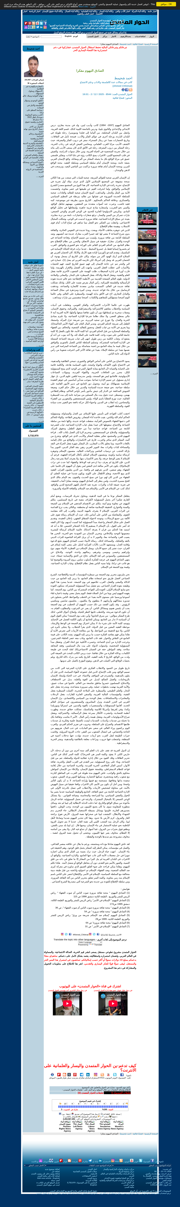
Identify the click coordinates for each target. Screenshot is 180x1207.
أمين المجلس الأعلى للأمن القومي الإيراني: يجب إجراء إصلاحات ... (34, 281)
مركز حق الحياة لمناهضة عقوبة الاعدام (119, 1178)
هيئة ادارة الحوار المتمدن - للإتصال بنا (157, 1176)
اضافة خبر (56, 1171)
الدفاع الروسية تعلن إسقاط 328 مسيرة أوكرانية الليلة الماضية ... (34, 338)
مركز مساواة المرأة (126, 1171)
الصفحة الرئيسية (151, 44)
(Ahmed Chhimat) (122, 86)
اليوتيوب (108, 1078)
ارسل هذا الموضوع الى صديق (86, 1114)
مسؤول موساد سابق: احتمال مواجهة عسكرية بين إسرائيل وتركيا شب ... (34, 290)
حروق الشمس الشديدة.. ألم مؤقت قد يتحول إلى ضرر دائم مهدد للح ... (33, 321)
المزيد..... (154, 373)
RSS (102, 1078)
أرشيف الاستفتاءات (89, 1176)
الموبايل (52, 1078)
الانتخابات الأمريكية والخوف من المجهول (35, 146)
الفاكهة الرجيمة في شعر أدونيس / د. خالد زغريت (35, 414)
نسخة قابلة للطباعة (111, 1114)
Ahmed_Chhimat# (80, 935)
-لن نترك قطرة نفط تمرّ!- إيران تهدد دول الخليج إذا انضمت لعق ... (34, 274)
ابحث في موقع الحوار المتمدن (48, 1185)
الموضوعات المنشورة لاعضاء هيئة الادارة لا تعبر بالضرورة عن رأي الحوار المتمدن (66, 1193)
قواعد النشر (166, 1180)
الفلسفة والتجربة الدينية (33, 143)
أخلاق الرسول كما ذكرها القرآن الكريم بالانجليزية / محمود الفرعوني (33, 369)
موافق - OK (166, 4)
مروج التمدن (92, 1178)
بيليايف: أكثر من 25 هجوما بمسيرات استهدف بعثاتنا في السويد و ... (33, 305)
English (93, 1185)
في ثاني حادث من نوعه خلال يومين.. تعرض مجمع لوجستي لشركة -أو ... (33, 298)
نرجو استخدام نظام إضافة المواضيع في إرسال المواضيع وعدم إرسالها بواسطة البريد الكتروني (135, 1193)
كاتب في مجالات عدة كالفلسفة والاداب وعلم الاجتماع (106, 82)
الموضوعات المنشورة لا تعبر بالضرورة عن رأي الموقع (150, 1191)
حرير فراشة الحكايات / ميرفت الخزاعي (34, 354)
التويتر (114, 1078)
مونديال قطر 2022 (35, 117)
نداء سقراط (38, 119)
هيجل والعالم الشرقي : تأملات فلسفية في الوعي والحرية (33, 157)
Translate (98, 945)
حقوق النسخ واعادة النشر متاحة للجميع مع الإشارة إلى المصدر (73, 1191)
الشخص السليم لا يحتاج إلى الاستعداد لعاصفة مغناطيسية (33, 312)
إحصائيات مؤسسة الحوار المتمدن (158, 1178)
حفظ (113, 1117)
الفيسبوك (122, 1078)
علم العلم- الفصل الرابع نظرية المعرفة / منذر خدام (33, 381)
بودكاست (35, 1161)
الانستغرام (95, 1078)
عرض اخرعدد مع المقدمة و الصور (158, 1174)
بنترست (75, 1078)
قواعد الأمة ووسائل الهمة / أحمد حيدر (35, 375)
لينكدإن (88, 1078)
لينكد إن (95, 1161)
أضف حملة (55, 1180)
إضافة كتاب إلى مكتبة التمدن (49, 1176)
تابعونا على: (128, 1076)
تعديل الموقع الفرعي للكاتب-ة (48, 1183)
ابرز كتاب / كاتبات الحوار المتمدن (158, 1183)
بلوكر (64, 1078)
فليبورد (59, 1078)
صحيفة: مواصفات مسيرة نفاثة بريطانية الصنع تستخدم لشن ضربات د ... (35, 330)
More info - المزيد (87, 6)
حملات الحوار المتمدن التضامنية (85, 1171)
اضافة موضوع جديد (52, 1169)
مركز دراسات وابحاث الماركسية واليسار (118, 1169)
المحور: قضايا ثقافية (122, 98)
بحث (105, 1117)
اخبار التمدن (92, 1169)
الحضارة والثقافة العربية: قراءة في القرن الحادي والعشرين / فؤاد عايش (34, 361)
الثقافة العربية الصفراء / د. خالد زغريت (33, 396)
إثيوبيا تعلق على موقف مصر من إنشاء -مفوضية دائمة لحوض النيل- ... (34, 267)
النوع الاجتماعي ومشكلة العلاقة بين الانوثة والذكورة (33, 164)
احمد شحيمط (125, 44)
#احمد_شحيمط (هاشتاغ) (111, 935)
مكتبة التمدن (129, 1187)
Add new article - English (48, 1178)
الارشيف (93, 1174)
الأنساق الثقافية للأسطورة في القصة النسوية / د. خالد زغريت (34, 402)
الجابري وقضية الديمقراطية (37, 139)
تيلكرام (81, 1078)
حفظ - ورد (65, 1114)
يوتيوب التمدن (129, 1185)
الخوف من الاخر (36, 126)
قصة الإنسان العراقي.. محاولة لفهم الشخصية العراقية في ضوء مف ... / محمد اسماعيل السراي (33, 389)
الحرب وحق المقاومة (34, 115)
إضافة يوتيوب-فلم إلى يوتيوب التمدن (45, 1174)
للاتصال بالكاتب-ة (70, 1117)
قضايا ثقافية (137, 44)
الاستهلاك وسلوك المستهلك (36, 92)
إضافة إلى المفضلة (89, 1117)
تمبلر (69, 1078)
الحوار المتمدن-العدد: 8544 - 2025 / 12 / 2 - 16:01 (107, 94)
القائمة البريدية (91, 1180)
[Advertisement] (147, 85)
